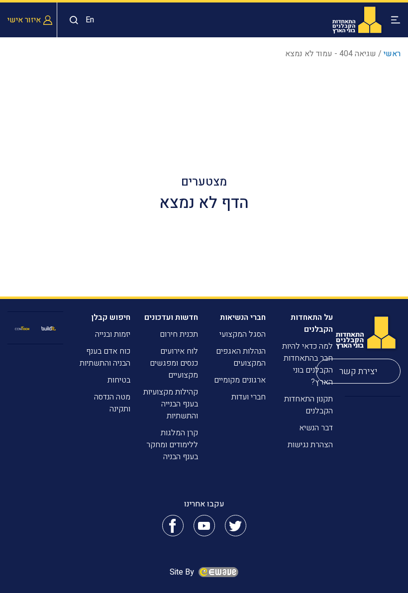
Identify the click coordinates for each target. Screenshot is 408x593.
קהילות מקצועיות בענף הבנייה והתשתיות (170, 404)
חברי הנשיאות (243, 317)
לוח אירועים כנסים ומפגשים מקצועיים (174, 363)
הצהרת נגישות (310, 445)
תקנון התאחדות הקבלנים (308, 405)
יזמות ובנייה (112, 334)
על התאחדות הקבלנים (312, 323)
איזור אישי (24, 20)
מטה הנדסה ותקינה (112, 403)
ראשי (392, 54)
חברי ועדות (248, 397)
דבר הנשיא (316, 428)
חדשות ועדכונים (171, 317)
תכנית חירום (179, 334)
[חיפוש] (71, 20)
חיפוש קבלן (110, 317)
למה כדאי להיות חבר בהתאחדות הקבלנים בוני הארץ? (307, 364)
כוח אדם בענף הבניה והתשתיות (105, 357)
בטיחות (118, 380)
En (90, 20)
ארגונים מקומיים (240, 380)
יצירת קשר (358, 371)
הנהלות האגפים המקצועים (241, 357)
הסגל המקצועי (242, 334)
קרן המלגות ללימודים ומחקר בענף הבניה (172, 445)
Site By (183, 572)
